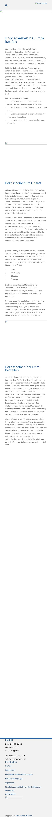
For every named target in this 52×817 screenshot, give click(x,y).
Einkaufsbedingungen (14, 778)
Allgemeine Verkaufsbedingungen (19, 774)
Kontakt (8, 766)
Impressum (9, 783)
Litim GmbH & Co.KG (24, 815)
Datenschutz (10, 770)
